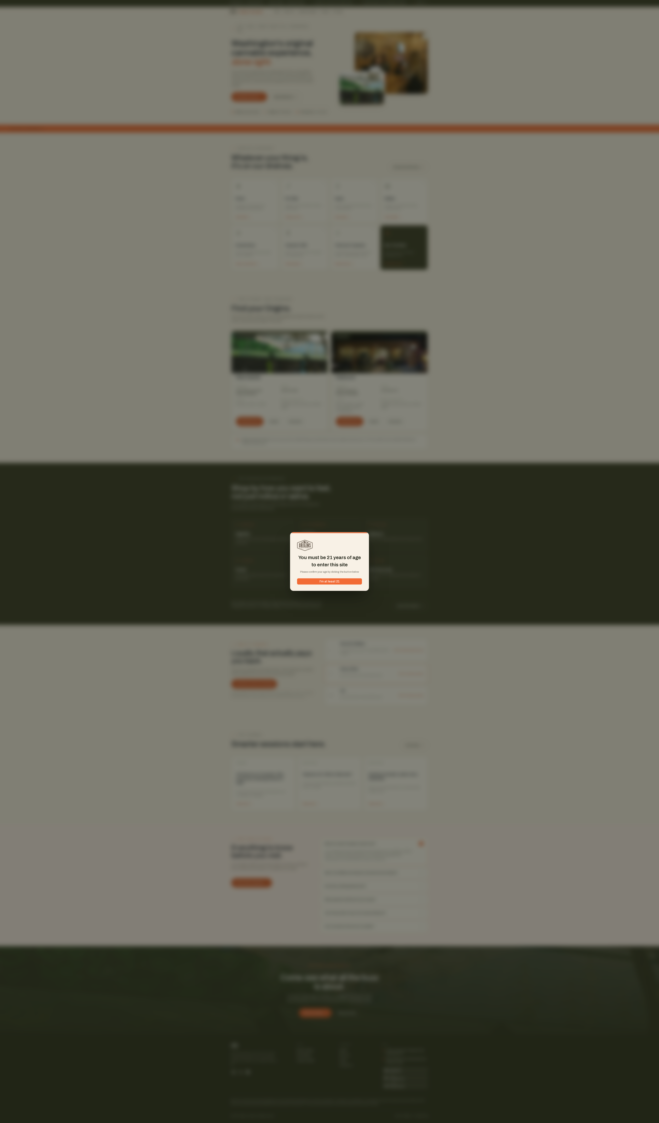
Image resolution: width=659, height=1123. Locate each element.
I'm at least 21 (330, 581)
